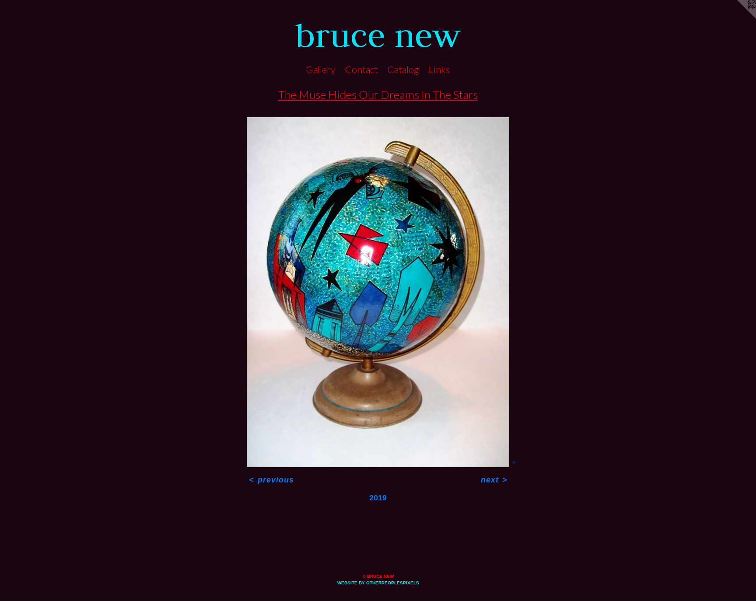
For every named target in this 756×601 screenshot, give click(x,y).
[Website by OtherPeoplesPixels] (738, 17)
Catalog (403, 69)
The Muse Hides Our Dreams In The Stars (378, 94)
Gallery (321, 69)
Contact (361, 69)
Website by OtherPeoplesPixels (378, 582)
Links (439, 69)
